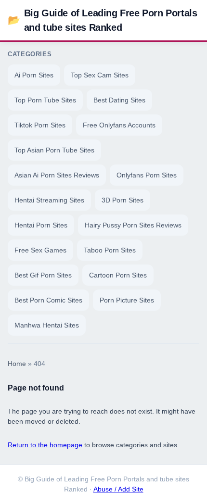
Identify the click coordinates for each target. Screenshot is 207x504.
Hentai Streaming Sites (49, 200)
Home (17, 363)
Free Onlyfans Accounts (119, 125)
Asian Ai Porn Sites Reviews (56, 175)
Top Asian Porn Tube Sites (54, 150)
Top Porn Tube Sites (45, 100)
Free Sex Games (40, 250)
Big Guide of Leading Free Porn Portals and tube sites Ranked (102, 20)
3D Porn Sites (122, 200)
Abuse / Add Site (118, 489)
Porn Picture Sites (127, 300)
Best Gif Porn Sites (43, 275)
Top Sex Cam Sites (100, 75)
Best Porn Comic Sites (48, 300)
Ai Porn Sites (33, 75)
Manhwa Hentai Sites (46, 325)
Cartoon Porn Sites (118, 275)
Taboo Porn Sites (110, 250)
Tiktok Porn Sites (39, 125)
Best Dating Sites (119, 100)
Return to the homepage (45, 445)
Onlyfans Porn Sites (146, 175)
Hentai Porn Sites (40, 225)
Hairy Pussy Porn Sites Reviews (133, 225)
